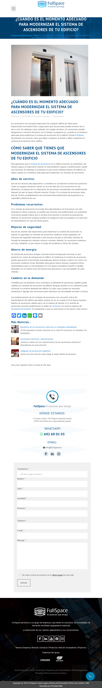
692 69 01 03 (54, 434)
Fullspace (45, 116)
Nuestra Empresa (23, 647)
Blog (36, 35)
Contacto (44, 647)
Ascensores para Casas (24, 670)
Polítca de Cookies (76, 683)
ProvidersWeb (57, 686)
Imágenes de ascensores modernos (35, 351)
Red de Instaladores (67, 647)
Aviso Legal (57, 575)
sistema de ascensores (40, 164)
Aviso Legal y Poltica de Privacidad (52, 683)
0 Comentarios (58, 116)
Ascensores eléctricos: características (36, 339)
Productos (53, 647)
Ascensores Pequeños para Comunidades (53, 670)
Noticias (35, 647)
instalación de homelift (21, 309)
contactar (56, 306)
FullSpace (79, 135)
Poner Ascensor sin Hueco (56, 673)
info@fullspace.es (53, 447)
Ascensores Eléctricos (21, 35)
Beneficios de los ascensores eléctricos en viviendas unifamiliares (48, 327)
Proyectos (82, 647)
